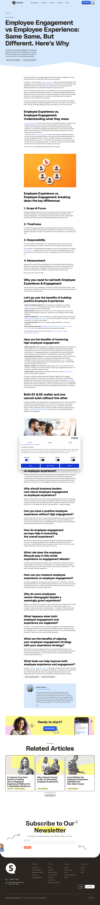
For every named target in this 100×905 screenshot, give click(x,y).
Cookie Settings (42, 897)
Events (65, 872)
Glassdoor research (30, 307)
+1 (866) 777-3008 (13, 879)
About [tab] (70, 442)
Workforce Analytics (52, 872)
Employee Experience (30, 123)
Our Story (83, 867)
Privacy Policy (26, 897)
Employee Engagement (41, 134)
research (63, 360)
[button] (35, 3)
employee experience (47, 82)
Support (66, 877)
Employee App (35, 867)
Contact (82, 872)
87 (73, 367)
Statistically (71, 380)
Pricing (67, 2)
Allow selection (50, 465)
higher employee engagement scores (34, 318)
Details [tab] (50, 442)
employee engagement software (38, 409)
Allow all (70, 465)
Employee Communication (38, 872)
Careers (82, 869)
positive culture (68, 371)
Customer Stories (68, 869)
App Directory (51, 880)
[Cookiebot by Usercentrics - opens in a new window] (73, 438)
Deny (30, 465)
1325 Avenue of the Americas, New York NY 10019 (16, 883)
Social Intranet (35, 875)
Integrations (51, 877)
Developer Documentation (70, 875)
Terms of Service (34, 897)
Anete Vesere (41, 687)
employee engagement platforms (38, 668)
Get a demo (86, 2)
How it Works (51, 869)
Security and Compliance (53, 882)
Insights (66, 867)
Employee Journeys (52, 875)
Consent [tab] (30, 442)
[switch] (42, 460)
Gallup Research (28, 250)
